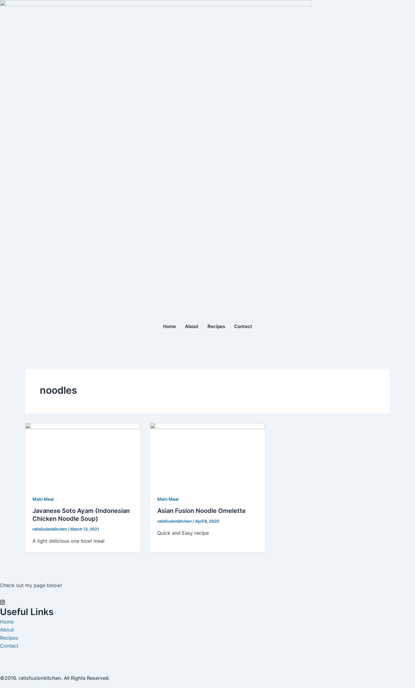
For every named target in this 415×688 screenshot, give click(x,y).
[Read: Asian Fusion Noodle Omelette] (207, 455)
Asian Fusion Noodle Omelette (201, 510)
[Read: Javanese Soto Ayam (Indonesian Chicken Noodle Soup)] (82, 455)
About (191, 326)
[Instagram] (207, 602)
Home (169, 326)
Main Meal (43, 499)
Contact (243, 326)
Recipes (216, 326)
